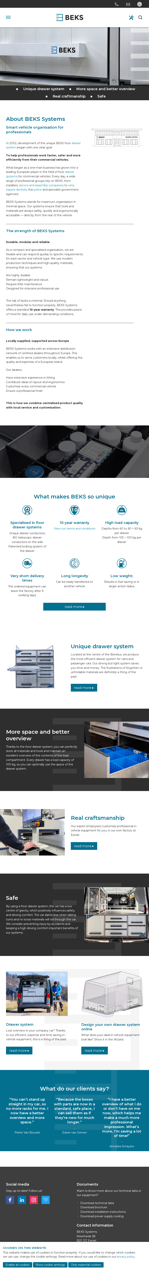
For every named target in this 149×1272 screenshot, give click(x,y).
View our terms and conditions (74, 528)
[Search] (140, 17)
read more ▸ (75, 607)
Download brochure (93, 1207)
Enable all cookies (17, 1265)
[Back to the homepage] (69, 17)
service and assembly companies (41, 185)
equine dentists (16, 189)
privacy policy (126, 1256)
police (38, 189)
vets (71, 185)
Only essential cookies (86, 1265)
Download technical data (97, 1203)
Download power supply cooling (102, 1216)
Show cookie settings (50, 1265)
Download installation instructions (103, 1212)
